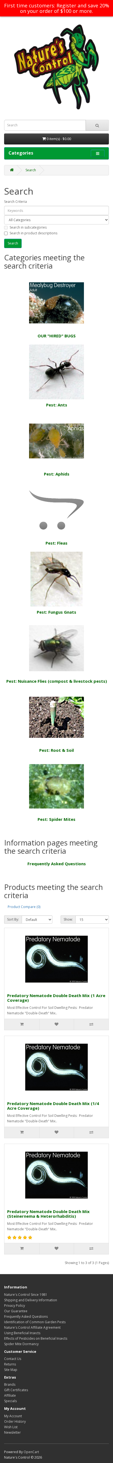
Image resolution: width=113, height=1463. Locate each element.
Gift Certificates (16, 1390)
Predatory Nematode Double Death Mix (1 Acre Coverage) (56, 998)
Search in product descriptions (33, 233)
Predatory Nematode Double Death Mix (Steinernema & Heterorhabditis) (48, 1214)
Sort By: (13, 919)
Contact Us (12, 1358)
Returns (10, 1364)
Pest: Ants (56, 405)
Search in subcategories (28, 227)
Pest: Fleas (56, 543)
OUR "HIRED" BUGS (57, 335)
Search (31, 170)
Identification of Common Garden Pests (35, 1322)
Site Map (10, 1369)
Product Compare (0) (24, 906)
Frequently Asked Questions (56, 863)
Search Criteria (15, 201)
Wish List (11, 1427)
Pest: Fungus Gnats (56, 612)
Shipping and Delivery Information (30, 1300)
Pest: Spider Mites (56, 819)
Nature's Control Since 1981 (25, 1294)
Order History (15, 1421)
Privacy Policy (14, 1305)
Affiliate (10, 1395)
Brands (9, 1384)
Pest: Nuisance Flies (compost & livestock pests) (56, 681)
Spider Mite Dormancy (21, 1344)
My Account (13, 1416)
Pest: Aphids (56, 474)
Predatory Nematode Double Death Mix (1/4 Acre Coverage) (53, 1106)
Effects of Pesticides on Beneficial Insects (35, 1338)
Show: (68, 919)
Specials (10, 1401)
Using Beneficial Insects (22, 1333)
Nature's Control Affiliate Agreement (32, 1327)
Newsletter (12, 1432)
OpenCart (31, 1452)
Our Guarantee (15, 1311)
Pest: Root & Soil (56, 750)
